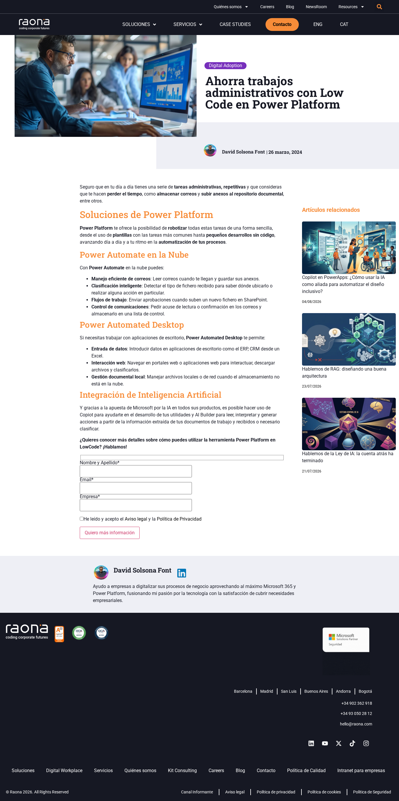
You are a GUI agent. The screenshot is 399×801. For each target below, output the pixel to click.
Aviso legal (136, 519)
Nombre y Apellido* (99, 462)
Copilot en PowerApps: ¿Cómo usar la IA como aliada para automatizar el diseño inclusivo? (343, 284)
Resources (348, 6)
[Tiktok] (352, 743)
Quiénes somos (228, 6)
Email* (86, 479)
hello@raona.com (356, 724)
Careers (267, 6)
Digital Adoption (225, 65)
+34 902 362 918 (356, 703)
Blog (290, 6)
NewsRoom (316, 6)
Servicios (103, 770)
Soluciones (23, 770)
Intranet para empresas (361, 770)
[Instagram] (366, 743)
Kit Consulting (182, 770)
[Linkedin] (311, 743)
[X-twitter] (338, 743)
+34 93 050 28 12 (356, 713)
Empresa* (90, 496)
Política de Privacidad (179, 519)
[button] (379, 7)
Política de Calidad (306, 770)
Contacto (266, 770)
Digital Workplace (64, 770)
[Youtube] (325, 743)
